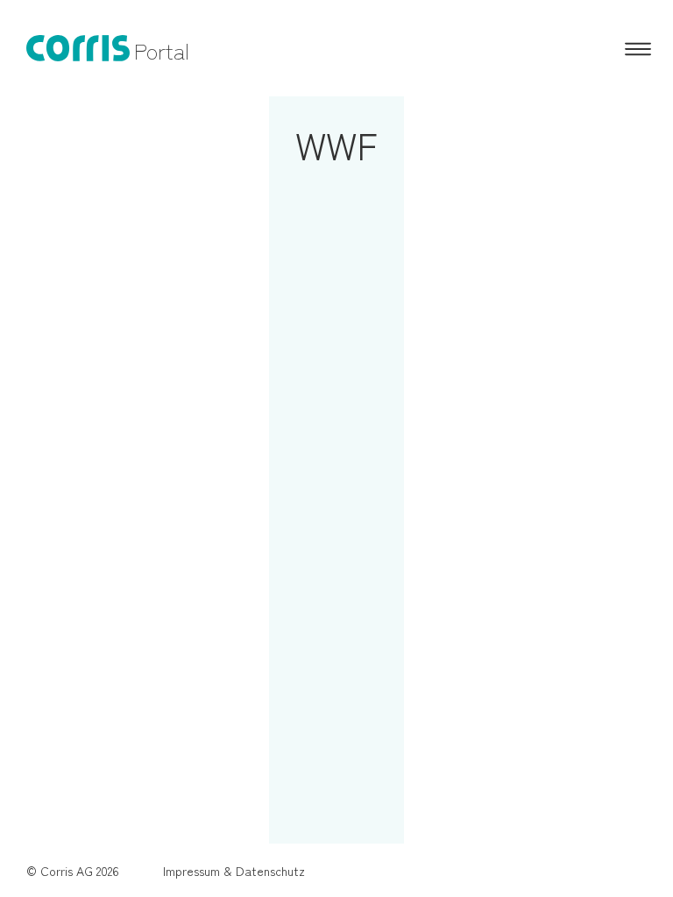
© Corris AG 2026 (72, 870)
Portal (161, 50)
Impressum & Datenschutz (234, 870)
